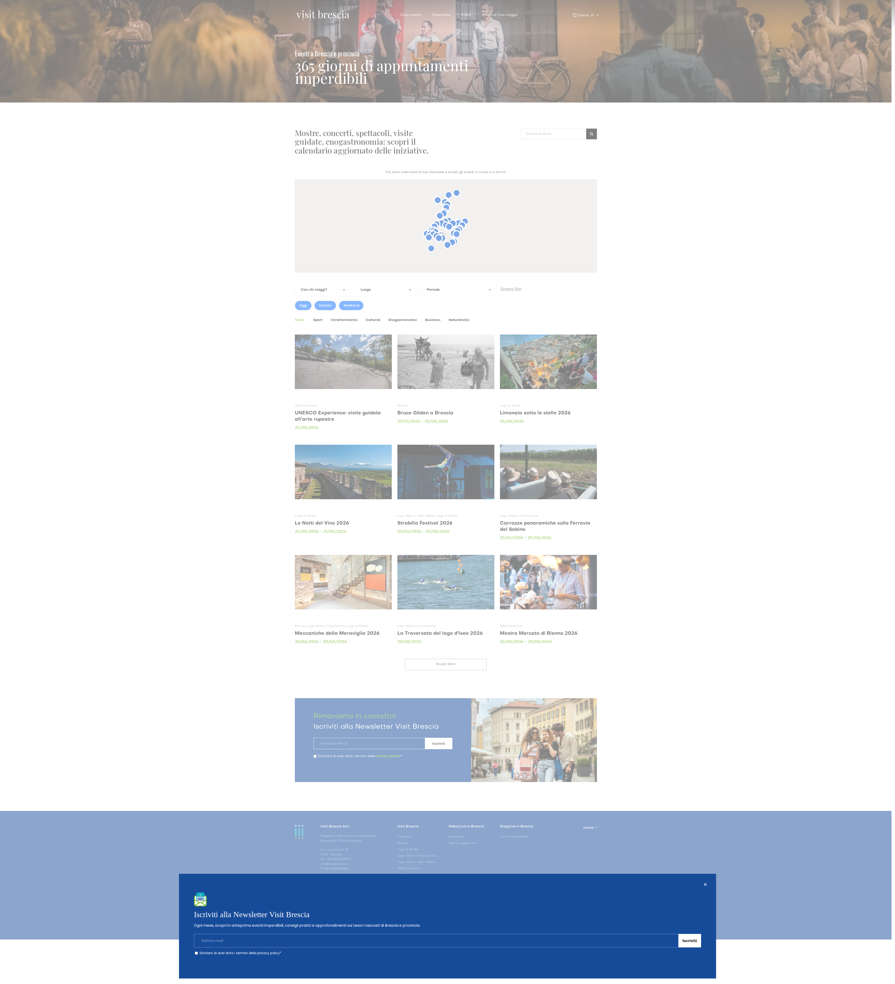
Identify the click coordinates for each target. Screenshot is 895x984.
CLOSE (705, 884)
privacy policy (268, 953)
